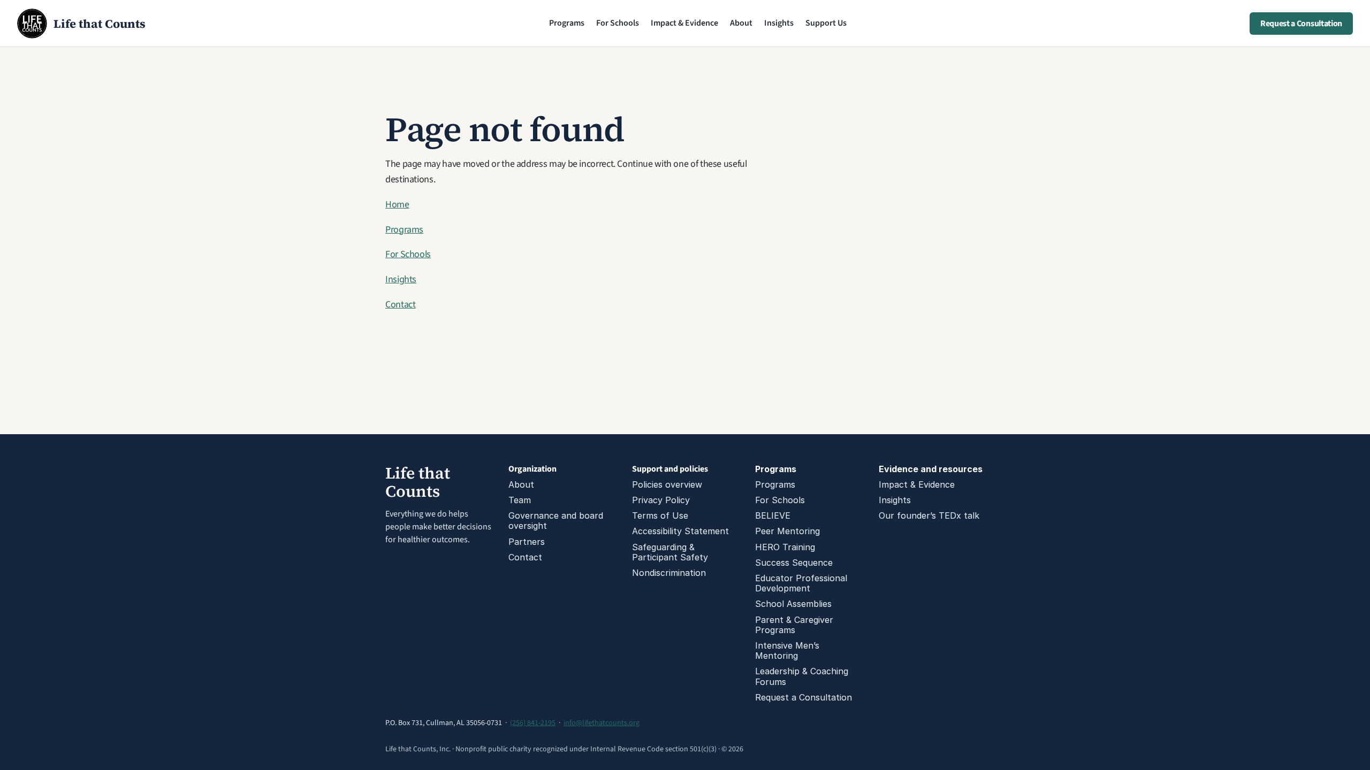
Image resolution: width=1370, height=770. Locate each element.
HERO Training (785, 547)
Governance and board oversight (557, 520)
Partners (526, 541)
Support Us (826, 23)
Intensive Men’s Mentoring (788, 650)
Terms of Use (660, 515)
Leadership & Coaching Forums (803, 676)
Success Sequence (794, 562)
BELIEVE (772, 515)
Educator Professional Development (802, 583)
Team (519, 500)
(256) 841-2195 (532, 723)
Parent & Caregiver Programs (795, 624)
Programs (566, 23)
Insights (779, 23)
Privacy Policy (661, 500)
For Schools (617, 23)
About (741, 23)
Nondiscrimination (669, 572)
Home (397, 204)
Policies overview (667, 484)
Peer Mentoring (787, 531)
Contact (400, 304)
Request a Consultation (803, 697)
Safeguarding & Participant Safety (670, 552)
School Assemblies (793, 603)
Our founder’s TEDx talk (929, 515)
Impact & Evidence (684, 23)
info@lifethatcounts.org (602, 723)
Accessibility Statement (680, 531)
